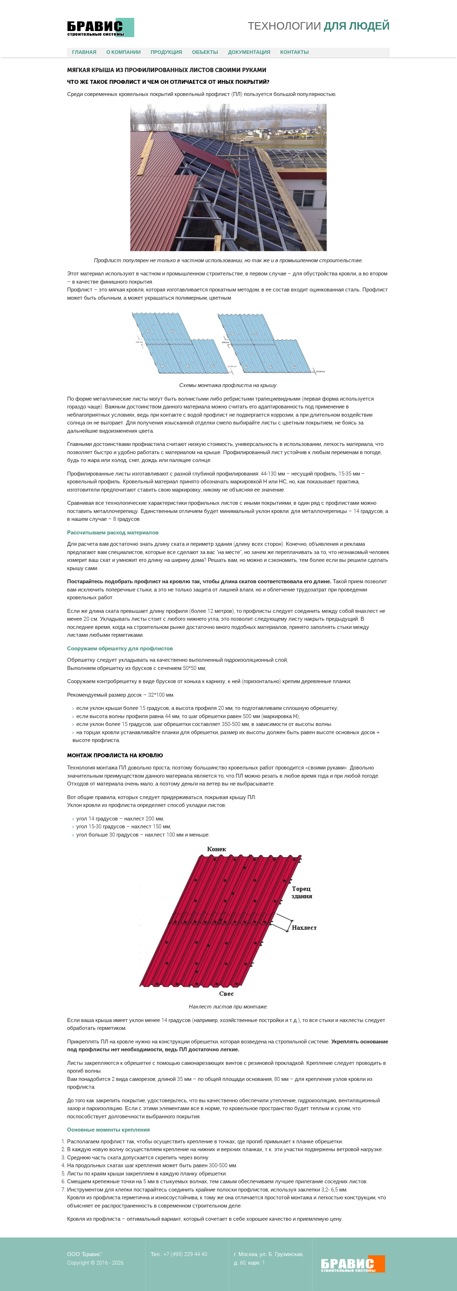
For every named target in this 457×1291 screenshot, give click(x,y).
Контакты (294, 52)
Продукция (166, 52)
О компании (123, 52)
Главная (84, 52)
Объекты (205, 52)
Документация (249, 52)
